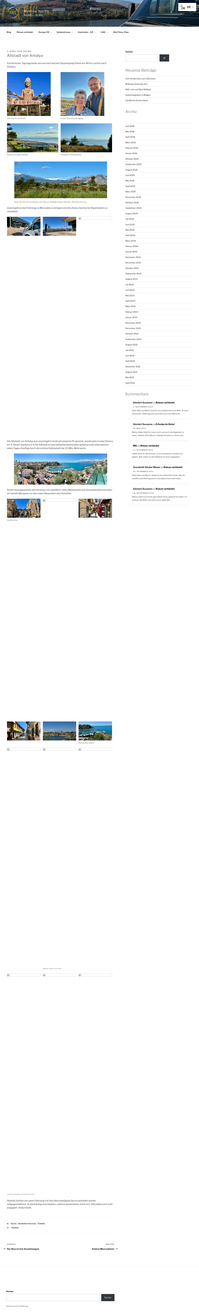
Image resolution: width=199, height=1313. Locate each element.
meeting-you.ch (36, 11)
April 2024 (130, 235)
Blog (9, 32)
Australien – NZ (85, 32)
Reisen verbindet (25, 32)
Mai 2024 (129, 230)
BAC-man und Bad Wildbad (138, 89)
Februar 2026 (131, 148)
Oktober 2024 (132, 202)
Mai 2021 (129, 377)
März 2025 (130, 191)
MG (29, 51)
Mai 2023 (129, 295)
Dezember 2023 (133, 257)
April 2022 (130, 361)
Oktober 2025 (132, 159)
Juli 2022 (129, 350)
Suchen (129, 51)
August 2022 (131, 344)
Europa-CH (44, 32)
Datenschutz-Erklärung (17, 1306)
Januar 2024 (131, 251)
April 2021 (130, 383)
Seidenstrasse (63, 32)
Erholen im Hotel (165, 424)
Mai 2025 (129, 180)
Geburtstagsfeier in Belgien (138, 95)
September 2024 (133, 208)
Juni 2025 (130, 175)
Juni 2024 (130, 224)
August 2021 (131, 372)
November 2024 (133, 197)
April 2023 (130, 301)
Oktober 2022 (132, 333)
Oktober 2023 (132, 268)
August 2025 (131, 170)
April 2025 (130, 186)
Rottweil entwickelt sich (136, 84)
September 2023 (133, 273)
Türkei (41, 1224)
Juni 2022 (129, 355)
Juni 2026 (130, 126)
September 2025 (133, 164)
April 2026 (130, 137)
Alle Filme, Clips (121, 32)
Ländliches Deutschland (136, 100)
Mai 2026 (129, 131)
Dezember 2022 (133, 323)
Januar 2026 (131, 153)
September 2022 (133, 339)
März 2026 (130, 142)
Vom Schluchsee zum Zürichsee (140, 78)
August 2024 (131, 213)
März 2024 (130, 241)
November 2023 (133, 262)
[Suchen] (164, 57)
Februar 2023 (131, 312)
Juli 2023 (129, 284)
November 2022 (133, 328)
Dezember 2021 (132, 366)
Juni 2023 (130, 290)
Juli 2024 (129, 219)
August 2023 (131, 279)
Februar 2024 (131, 246)
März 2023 (130, 306)
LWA (103, 32)
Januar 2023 (131, 317)
